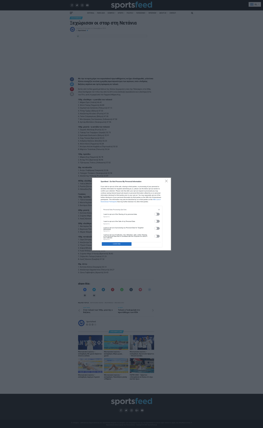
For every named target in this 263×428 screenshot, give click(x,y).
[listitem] (131, 210)
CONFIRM (117, 244)
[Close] (167, 182)
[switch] (157, 214)
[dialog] (131, 214)
